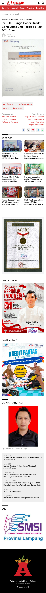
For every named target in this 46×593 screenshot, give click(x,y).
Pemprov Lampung (26, 19)
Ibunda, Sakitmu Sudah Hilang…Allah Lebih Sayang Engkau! (20, 467)
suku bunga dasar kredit (12, 108)
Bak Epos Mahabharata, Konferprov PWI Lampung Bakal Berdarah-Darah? (20, 475)
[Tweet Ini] (28, 130)
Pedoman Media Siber (18, 581)
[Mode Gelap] (39, 3)
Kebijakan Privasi (23, 584)
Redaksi (33, 581)
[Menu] (3, 3)
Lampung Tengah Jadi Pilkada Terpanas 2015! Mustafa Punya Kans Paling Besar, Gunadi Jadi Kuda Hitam (22, 484)
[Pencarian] (43, 3)
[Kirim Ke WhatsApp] (42, 130)
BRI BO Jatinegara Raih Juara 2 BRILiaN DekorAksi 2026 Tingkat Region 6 (33, 202)
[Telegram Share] (38, 130)
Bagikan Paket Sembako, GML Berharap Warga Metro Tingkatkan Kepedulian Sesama (34, 119)
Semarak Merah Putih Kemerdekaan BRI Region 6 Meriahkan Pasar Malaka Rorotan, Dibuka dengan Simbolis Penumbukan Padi (11, 179)
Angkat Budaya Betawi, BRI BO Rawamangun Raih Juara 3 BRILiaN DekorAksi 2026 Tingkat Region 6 (11, 202)
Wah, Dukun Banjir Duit (12, 491)
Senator (9, 34)
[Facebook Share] (23, 130)
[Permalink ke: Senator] (4, 35)
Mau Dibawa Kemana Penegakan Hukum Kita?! (22, 498)
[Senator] (15, 3)
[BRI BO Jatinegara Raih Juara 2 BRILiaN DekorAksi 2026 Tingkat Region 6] (34, 192)
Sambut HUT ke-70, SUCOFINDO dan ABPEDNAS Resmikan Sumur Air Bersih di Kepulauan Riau (10, 156)
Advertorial (6, 19)
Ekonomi (14, 19)
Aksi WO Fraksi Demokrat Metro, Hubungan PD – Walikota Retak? (23, 458)
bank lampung (8, 104)
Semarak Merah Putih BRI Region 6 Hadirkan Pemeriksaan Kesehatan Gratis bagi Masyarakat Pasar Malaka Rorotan (34, 156)
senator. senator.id (25, 104)
